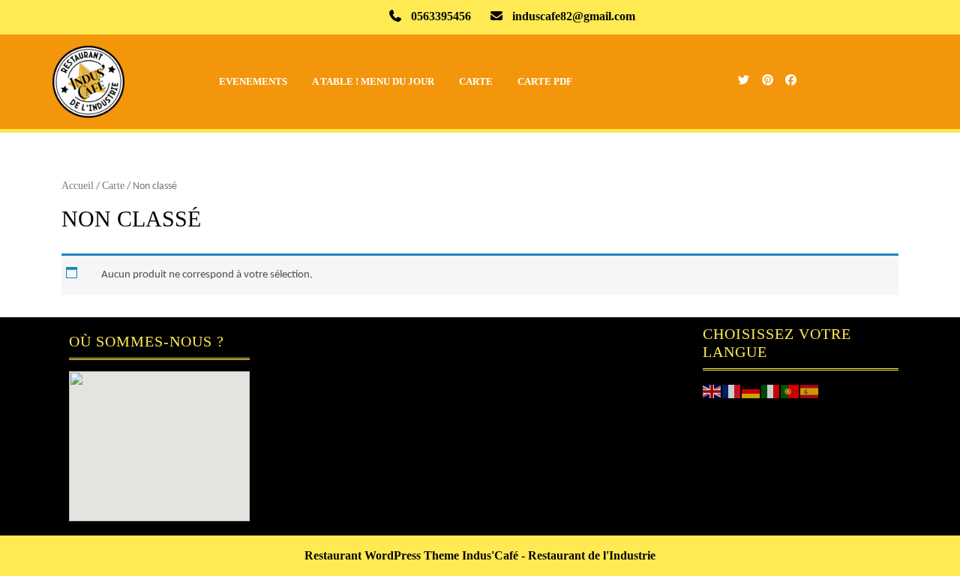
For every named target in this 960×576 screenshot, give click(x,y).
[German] (751, 390)
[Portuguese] (790, 390)
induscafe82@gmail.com (573, 16)
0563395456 (441, 16)
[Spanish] (810, 390)
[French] (732, 390)
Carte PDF (545, 81)
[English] (712, 390)
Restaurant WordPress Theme (381, 555)
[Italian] (771, 390)
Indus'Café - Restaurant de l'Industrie (559, 555)
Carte (476, 81)
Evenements (253, 81)
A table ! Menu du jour (373, 81)
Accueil (78, 185)
